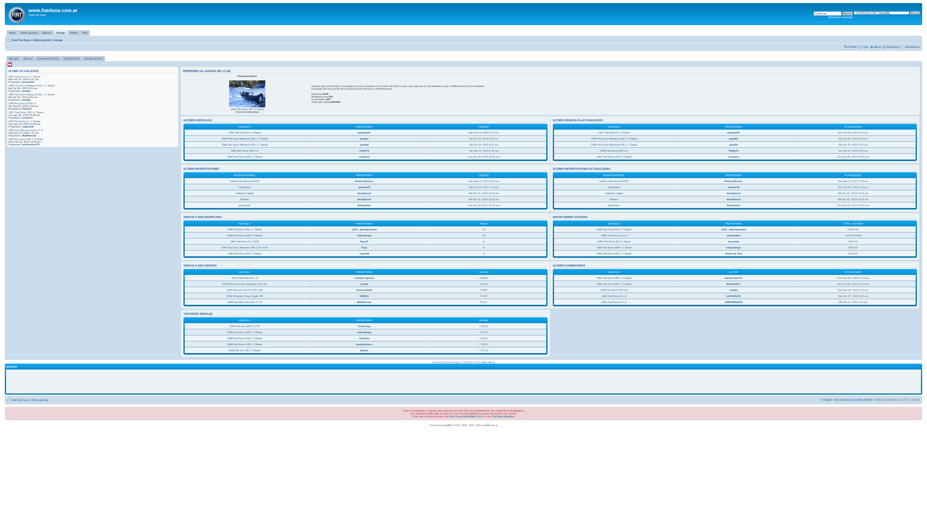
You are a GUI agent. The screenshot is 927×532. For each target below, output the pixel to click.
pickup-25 (364, 187)
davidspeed (364, 193)
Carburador (244, 187)
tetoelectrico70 (31, 144)
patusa (364, 350)
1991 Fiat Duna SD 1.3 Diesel (247, 109)
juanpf (364, 284)
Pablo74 (27, 108)
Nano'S (364, 241)
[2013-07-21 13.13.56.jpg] (247, 106)
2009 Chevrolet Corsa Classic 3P (244, 296)
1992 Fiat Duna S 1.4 (614, 296)
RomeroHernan (364, 181)
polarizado (244, 205)
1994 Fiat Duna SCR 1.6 (22, 103)
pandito (26, 91)
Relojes (244, 199)
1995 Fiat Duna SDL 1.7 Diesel (614, 253)
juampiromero (364, 344)
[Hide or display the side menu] (10, 64)
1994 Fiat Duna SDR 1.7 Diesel (244, 235)
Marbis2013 (733, 284)
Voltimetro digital (245, 193)
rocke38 (364, 253)
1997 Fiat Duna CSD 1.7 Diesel (25, 112)
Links (865, 46)
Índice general (42, 40)
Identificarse (913, 46)
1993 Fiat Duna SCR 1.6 (614, 290)
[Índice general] (17, 14)
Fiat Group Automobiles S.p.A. (466, 416)
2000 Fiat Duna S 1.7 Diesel (24, 121)
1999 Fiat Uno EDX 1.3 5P (245, 326)
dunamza (253, 112)
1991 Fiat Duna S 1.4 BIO (244, 241)
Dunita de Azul (733, 253)
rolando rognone (364, 278)
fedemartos (364, 205)
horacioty (733, 241)
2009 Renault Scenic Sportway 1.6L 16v (244, 284)
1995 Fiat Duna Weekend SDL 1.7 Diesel (31, 85)
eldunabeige (364, 235)
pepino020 (28, 82)
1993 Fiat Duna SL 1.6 (614, 235)
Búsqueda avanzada (841, 17)
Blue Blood (489, 362)
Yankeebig (364, 326)
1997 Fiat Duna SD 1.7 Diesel (244, 253)
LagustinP (28, 126)
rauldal (734, 290)
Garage (58, 40)
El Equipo (826, 399)
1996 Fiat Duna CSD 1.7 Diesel (244, 338)
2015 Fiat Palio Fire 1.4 (245, 278)
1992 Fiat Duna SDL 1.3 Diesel (25, 139)
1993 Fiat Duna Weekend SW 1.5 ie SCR (245, 247)
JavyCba (364, 338)
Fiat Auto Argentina (503, 416)
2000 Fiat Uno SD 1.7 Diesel (244, 350)
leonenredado (364, 290)
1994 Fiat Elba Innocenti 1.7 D (25, 130)
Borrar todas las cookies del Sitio (854, 399)
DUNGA (364, 296)
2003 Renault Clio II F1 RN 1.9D (245, 290)
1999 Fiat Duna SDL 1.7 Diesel (244, 229)
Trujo (364, 247)
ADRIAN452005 (734, 302)
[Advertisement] (463, 381)
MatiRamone (29, 135)
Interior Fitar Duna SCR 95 (244, 181)
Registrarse (893, 46)
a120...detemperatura (364, 229)
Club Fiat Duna (20, 40)
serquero (27, 117)
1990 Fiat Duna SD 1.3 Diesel (614, 241)
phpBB (447, 425)
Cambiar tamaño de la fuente (916, 39)
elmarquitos (734, 235)
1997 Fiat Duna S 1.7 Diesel (24, 76)
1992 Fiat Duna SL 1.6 (614, 302)
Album (877, 46)
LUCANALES (733, 296)
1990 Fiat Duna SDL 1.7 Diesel (614, 284)
